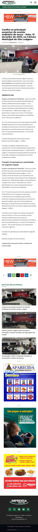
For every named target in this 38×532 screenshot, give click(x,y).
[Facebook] (9, 275)
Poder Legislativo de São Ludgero (14, 7)
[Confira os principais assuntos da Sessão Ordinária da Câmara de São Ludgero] (19, 297)
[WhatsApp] (14, 275)
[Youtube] (23, 507)
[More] (31, 275)
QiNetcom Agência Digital (24, 527)
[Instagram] (14, 507)
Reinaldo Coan (13, 42)
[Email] (18, 275)
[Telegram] (19, 507)
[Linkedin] (26, 275)
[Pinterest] (22, 275)
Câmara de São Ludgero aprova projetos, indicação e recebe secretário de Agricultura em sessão (18, 333)
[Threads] (28, 507)
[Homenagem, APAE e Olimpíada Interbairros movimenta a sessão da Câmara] (19, 345)
